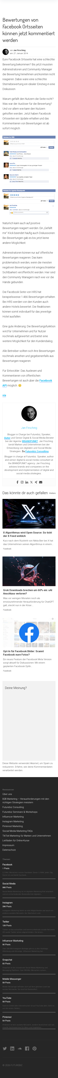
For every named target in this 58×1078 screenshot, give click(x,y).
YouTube (6, 997)
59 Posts (6, 982)
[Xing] (36, 482)
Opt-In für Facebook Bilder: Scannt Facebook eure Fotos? (23, 653)
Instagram (7, 902)
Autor (7, 437)
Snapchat (7, 959)
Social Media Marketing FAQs (17, 831)
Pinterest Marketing (12, 826)
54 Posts (6, 1020)
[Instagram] (22, 482)
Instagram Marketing (13, 821)
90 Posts (6, 944)
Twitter (5, 921)
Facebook (7, 549)
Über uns (7, 794)
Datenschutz (9, 849)
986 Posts (7, 887)
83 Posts (6, 963)
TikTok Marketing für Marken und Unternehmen (26, 835)
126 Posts (7, 925)
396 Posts (7, 906)
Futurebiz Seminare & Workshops (19, 812)
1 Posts (5, 868)
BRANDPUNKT (30, 441)
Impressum (8, 845)
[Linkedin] (26, 482)
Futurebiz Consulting (37, 451)
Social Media (8, 883)
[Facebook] (17, 482)
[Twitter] (31, 482)
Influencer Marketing (13, 816)
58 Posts (6, 1001)
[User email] (40, 482)
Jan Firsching (19, 50)
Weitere (52, 493)
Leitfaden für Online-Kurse (15, 840)
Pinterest (6, 1016)
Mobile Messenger (11, 978)
